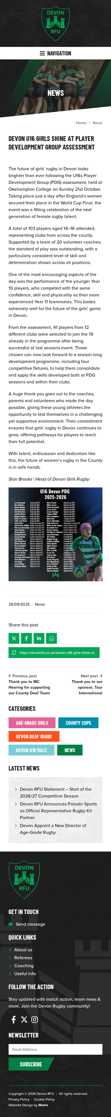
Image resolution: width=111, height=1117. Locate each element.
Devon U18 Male (31, 750)
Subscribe (31, 1064)
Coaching (24, 965)
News (40, 604)
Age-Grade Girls (32, 722)
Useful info (25, 973)
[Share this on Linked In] (39, 638)
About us (23, 949)
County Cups (78, 722)
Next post (87, 684)
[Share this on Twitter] (14, 638)
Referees (23, 957)
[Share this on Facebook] (26, 638)
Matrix (43, 1105)
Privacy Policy (19, 1099)
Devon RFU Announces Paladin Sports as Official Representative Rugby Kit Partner (58, 811)
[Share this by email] (51, 638)
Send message (30, 924)
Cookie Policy (44, 1099)
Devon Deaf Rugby (34, 736)
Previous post (29, 684)
